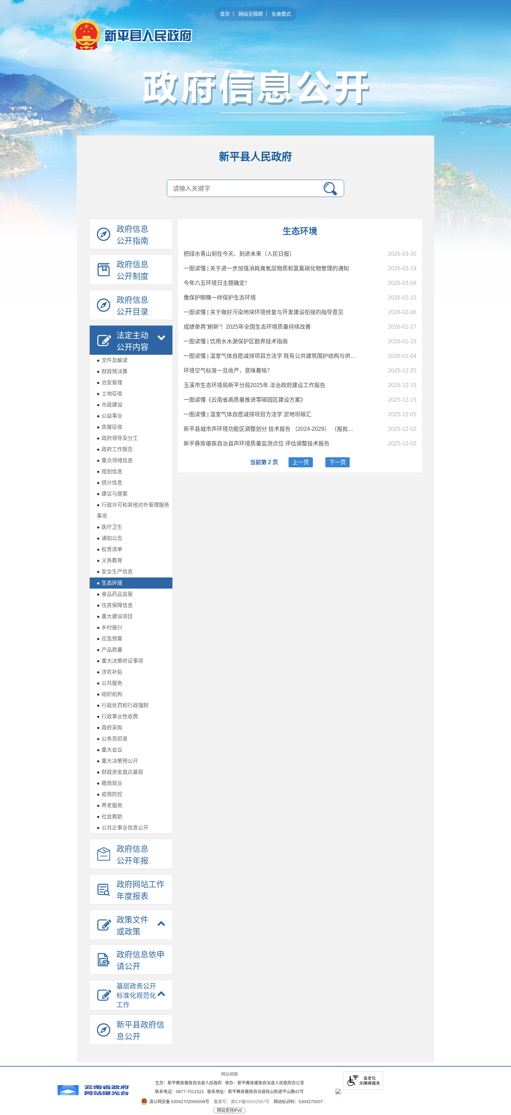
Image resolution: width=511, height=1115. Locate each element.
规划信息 (109, 471)
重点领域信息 (115, 460)
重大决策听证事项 (120, 661)
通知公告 (109, 538)
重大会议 (109, 750)
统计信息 (109, 482)
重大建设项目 (115, 616)
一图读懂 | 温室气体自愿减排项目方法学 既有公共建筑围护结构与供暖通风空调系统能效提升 (298, 356)
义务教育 (109, 560)
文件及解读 (112, 360)
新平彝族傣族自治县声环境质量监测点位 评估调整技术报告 (257, 443)
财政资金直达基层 (120, 772)
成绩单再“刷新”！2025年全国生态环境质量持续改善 (247, 327)
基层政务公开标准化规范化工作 (136, 996)
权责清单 (109, 549)
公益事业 (109, 416)
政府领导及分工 (117, 438)
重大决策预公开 (117, 761)
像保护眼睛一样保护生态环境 (220, 298)
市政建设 (109, 405)
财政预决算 (112, 371)
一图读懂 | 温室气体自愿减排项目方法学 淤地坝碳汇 (247, 414)
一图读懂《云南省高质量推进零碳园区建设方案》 (245, 400)
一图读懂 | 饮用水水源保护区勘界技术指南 (236, 341)
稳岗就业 (109, 783)
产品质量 (109, 650)
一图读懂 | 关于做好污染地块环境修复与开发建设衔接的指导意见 (263, 312)
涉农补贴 (109, 672)
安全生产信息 (115, 571)
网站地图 (229, 1074)
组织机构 (109, 694)
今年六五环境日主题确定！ (217, 283)
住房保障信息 (115, 605)
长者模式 (281, 13)
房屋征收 (109, 427)
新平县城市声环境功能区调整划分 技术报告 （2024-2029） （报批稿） (271, 429)
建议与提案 (112, 494)
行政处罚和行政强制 (122, 705)
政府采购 (109, 727)
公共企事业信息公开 (122, 827)
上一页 (300, 462)
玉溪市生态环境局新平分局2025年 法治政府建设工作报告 (254, 385)
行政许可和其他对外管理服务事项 (133, 510)
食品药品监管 (115, 594)
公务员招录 (112, 738)
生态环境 (109, 583)
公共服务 (109, 683)
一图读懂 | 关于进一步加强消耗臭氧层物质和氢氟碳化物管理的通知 (266, 268)
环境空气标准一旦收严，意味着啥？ (228, 371)
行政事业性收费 (117, 716)
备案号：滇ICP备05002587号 (241, 1101)
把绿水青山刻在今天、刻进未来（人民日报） (239, 254)
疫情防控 (109, 794)
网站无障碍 (250, 13)
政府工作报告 (115, 449)
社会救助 (109, 816)
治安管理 (109, 382)
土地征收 (109, 393)
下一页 (337, 462)
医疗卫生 (109, 527)
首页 (225, 13)
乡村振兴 (109, 627)
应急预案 (109, 638)
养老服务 (109, 805)
